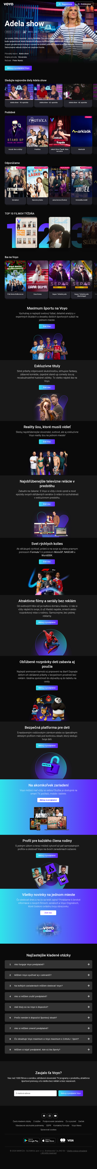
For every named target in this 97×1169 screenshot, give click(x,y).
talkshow (9, 32)
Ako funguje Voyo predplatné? (27, 964)
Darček (81, 1121)
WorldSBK (47, 555)
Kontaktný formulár (61, 1125)
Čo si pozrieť (71, 1121)
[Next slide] (92, 96)
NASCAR (68, 552)
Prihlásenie (86, 4)
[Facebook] (44, 1115)
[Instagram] (49, 1115)
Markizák (81, 149)
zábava (17, 32)
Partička (37, 149)
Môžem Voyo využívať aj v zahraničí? (30, 975)
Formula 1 (35, 552)
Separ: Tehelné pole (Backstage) (81, 295)
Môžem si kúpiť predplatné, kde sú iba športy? (35, 1049)
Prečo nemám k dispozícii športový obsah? (33, 1018)
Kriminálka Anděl (81, 200)
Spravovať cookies (48, 1130)
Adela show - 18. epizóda (19, 102)
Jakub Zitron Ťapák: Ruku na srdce (59, 150)
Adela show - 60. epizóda (78, 102)
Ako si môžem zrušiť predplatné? (28, 996)
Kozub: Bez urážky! (15, 149)
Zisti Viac (47, 326)
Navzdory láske (37, 200)
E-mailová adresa (23, 1093)
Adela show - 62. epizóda (48, 102)
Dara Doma (37, 294)
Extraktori (15, 200)
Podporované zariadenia (53, 1121)
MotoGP (58, 552)
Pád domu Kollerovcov (15, 294)
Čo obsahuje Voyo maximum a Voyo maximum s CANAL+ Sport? (44, 1039)
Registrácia (67, 4)
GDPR (48, 1125)
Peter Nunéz (18, 60)
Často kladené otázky (22, 1121)
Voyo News (76, 1125)
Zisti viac (47, 387)
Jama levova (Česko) (59, 200)
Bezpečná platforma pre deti (47, 727)
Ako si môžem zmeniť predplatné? (29, 1028)
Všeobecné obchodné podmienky (30, 1125)
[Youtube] (55, 1115)
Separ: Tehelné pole (59, 294)
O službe (36, 1121)
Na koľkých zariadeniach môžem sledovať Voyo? (36, 986)
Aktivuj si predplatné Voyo (18, 68)
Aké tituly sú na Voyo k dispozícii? (29, 1007)
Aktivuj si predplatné (46, 622)
